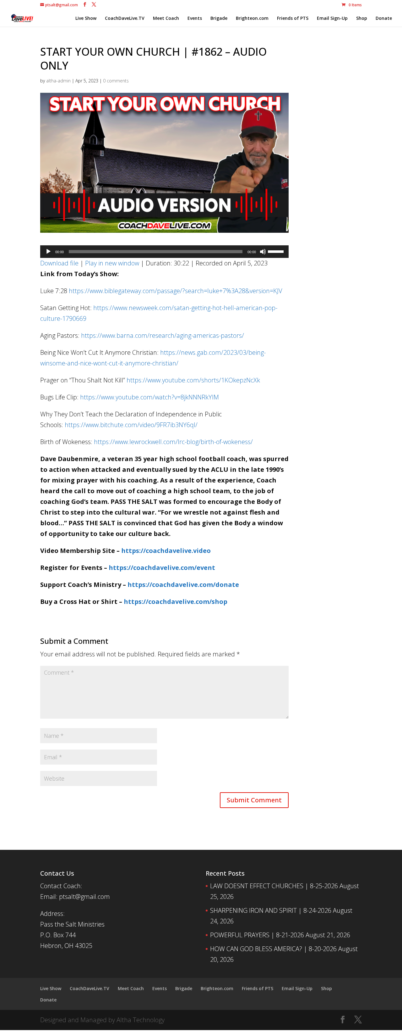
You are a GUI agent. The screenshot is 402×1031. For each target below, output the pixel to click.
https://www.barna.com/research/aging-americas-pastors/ (162, 335)
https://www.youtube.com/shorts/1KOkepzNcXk (193, 380)
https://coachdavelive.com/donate (183, 584)
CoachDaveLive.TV (124, 18)
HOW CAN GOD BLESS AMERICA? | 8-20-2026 (273, 949)
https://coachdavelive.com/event (162, 567)
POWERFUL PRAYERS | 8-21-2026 (257, 935)
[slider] (276, 251)
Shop (361, 18)
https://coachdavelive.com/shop (175, 601)
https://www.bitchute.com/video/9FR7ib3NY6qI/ (131, 425)
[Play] (48, 251)
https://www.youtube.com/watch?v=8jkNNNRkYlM (149, 397)
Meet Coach (166, 18)
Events (194, 18)
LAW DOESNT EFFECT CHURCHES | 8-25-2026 (274, 886)
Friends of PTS (292, 18)
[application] (164, 251)
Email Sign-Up (332, 18)
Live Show (85, 18)
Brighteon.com (252, 18)
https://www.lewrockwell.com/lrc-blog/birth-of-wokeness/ (173, 441)
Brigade (218, 18)
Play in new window (112, 263)
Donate (384, 18)
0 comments (116, 81)
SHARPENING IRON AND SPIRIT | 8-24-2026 (270, 910)
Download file (59, 263)
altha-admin (58, 81)
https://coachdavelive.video (166, 550)
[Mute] (263, 251)
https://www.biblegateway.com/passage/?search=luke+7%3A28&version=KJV (175, 291)
